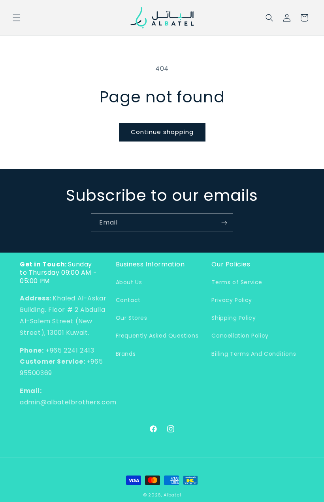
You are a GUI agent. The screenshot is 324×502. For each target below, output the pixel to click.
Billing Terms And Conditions (253, 354)
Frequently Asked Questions (157, 336)
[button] (16, 17)
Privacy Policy (231, 300)
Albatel (172, 495)
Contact (128, 300)
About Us (129, 282)
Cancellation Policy (239, 336)
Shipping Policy (233, 318)
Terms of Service (236, 282)
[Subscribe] (224, 222)
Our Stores (131, 318)
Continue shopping (162, 132)
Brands (126, 354)
